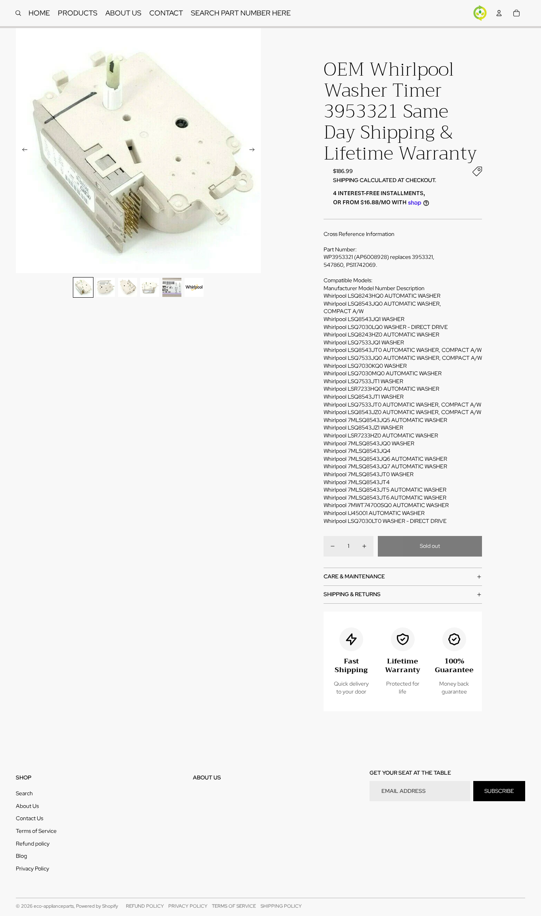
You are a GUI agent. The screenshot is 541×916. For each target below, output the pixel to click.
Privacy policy (188, 906)
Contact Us (29, 818)
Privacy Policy (32, 868)
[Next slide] (254, 151)
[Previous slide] (22, 151)
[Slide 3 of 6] (127, 287)
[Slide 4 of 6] (149, 287)
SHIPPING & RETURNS (352, 594)
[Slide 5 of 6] (171, 287)
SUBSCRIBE (499, 790)
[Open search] (18, 13)
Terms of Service (36, 830)
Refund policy (33, 843)
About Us (27, 806)
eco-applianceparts (54, 906)
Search (24, 793)
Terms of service (234, 906)
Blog (21, 855)
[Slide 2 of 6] (105, 287)
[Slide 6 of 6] (194, 287)
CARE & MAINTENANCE (354, 576)
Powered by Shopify (97, 906)
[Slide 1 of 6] (83, 287)
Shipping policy (281, 906)
